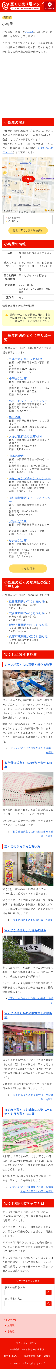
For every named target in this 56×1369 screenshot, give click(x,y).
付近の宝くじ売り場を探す (28, 230)
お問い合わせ (43, 1355)
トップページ (10, 1319)
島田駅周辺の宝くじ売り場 (27, 601)
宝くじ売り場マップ (27, 4)
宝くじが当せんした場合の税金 (25, 930)
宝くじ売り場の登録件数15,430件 (25, 8)
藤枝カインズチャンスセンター (30, 478)
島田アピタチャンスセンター (28, 400)
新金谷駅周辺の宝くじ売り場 (28, 624)
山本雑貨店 (16, 456)
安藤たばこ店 (18, 521)
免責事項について (13, 1355)
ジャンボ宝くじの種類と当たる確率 (28, 664)
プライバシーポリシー (27, 1343)
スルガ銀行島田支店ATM (25, 359)
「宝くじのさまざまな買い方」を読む (31, 920)
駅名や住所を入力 (15, 1287)
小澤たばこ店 (18, 378)
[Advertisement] (28, 85)
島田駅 (7, 17)
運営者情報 (29, 1355)
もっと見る (28, 568)
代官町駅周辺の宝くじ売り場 (28, 636)
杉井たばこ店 (18, 540)
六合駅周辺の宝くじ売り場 (27, 613)
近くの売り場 (49, 8)
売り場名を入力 (14, 1298)
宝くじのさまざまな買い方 (22, 846)
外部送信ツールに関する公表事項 (27, 1349)
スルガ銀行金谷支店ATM (25, 436)
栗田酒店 (15, 417)
